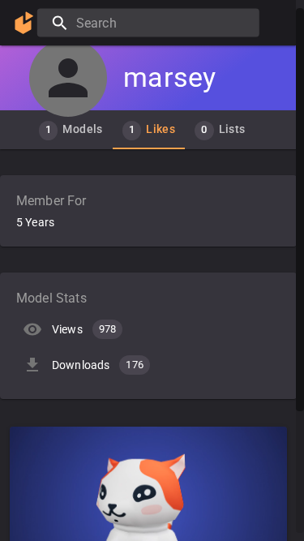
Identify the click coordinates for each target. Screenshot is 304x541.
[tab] (71, 129)
